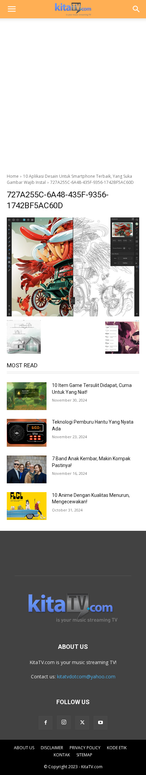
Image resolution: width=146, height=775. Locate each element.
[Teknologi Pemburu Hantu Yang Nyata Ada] (27, 433)
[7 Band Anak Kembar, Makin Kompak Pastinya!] (27, 469)
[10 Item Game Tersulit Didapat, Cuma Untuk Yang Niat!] (27, 396)
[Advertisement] (73, 94)
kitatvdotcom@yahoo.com (86, 676)
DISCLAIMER (52, 748)
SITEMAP (84, 755)
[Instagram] (64, 722)
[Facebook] (45, 723)
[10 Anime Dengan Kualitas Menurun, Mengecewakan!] (27, 506)
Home (13, 176)
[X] (82, 723)
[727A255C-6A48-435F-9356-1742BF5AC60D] (73, 266)
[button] (11, 9)
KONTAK (62, 755)
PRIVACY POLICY (85, 748)
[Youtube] (100, 723)
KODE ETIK (117, 748)
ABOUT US (24, 748)
